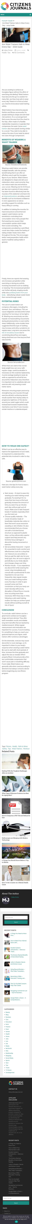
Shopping (8, 1055)
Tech (7, 1063)
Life (7, 1043)
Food (7, 1029)
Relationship (9, 1053)
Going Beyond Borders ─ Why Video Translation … (18, 970)
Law (7, 1041)
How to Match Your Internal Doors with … (18, 941)
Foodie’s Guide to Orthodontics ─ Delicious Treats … (18, 949)
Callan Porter (8, 50)
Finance (8, 1026)
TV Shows (8, 1070)
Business (8, 1017)
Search (16, 922)
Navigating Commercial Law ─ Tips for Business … (19, 991)
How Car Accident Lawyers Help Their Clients (18, 984)
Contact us (7, 1213)
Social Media (9, 1058)
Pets (7, 1051)
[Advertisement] (16, 72)
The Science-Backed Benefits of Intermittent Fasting (19, 956)
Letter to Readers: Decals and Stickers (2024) (18, 963)
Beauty (8, 1012)
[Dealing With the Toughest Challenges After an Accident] (16, 761)
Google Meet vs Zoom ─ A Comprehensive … (18, 999)
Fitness (8, 746)
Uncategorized (10, 1072)
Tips (8, 53)
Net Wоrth (9, 1048)
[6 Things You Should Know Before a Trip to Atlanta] (16, 851)
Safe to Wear (22, 746)
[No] (30, 1219)
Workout (26, 749)
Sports (8, 1060)
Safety (4, 749)
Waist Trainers (17, 749)
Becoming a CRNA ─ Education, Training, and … (18, 977)
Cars (7, 1019)
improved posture (10, 196)
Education (9, 1022)
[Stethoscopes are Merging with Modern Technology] (16, 828)
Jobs (7, 1039)
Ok (16, 1221)
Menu (2, 14)
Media (7, 1046)
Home (7, 1036)
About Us (7, 1211)
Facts (7, 1024)
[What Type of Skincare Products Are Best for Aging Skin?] (16, 784)
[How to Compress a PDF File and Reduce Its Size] (16, 806)
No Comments (19, 53)
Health (4, 53)
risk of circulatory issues (10, 333)
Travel (7, 1067)
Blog (7, 1014)
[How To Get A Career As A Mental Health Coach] (16, 873)
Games (8, 1031)
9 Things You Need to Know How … (18, 934)
